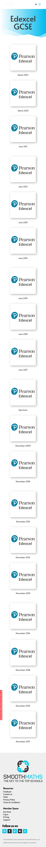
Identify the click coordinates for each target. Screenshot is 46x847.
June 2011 (23, 146)
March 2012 (23, 74)
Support (6, 820)
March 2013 (23, 110)
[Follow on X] (25, 831)
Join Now (7, 812)
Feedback (7, 791)
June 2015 (23, 298)
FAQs (5, 797)
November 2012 (23, 557)
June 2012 (23, 186)
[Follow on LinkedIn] (20, 831)
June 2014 (23, 258)
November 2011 (23, 521)
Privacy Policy (9, 799)
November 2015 (23, 705)
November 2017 (23, 741)
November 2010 (23, 481)
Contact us (7, 794)
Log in (5, 814)
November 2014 (23, 633)
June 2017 (23, 369)
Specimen (23, 409)
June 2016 (23, 334)
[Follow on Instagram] (4, 831)
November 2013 (23, 593)
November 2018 (23, 670)
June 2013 (23, 222)
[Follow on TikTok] (15, 831)
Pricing (6, 817)
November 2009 (23, 445)
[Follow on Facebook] (9, 831)
